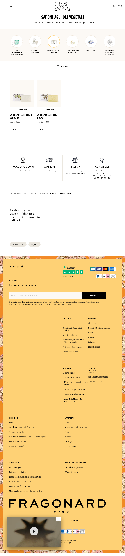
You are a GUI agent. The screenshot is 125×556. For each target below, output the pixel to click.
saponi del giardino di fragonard (110, 53)
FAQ (64, 323)
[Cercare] (11, 6)
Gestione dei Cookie (70, 352)
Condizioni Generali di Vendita (22, 427)
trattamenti (18, 244)
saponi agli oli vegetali (53, 52)
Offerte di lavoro (95, 382)
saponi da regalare (35, 52)
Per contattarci (94, 347)
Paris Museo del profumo (73, 394)
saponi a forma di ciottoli (72, 52)
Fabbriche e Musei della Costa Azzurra (25, 477)
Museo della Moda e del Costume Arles (25, 491)
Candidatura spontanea (98, 377)
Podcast (91, 337)
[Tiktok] (67, 512)
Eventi (90, 333)
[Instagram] (55, 512)
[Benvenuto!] (62, 6)
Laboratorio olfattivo (71, 378)
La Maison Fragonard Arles (73, 389)
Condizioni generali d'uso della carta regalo (27, 437)
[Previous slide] (13, 44)
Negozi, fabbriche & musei (99, 328)
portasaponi (91, 51)
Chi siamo (92, 323)
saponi (34, 244)
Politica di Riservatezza (72, 347)
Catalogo (91, 342)
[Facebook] (59, 512)
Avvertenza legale (69, 335)
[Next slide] (112, 44)
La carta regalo (68, 373)
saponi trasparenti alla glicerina (16, 53)
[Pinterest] (63, 512)
